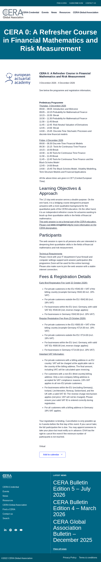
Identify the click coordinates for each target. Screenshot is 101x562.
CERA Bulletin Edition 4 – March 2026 (74, 508)
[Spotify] (10, 530)
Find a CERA (62, 3)
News (54, 12)
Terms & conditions (88, 557)
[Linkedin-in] (5, 530)
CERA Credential (30, 12)
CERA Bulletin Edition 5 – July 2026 (72, 488)
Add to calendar (51, 454)
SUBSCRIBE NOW (76, 3)
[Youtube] (21, 530)
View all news (60, 549)
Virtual (42, 446)
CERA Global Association (85, 12)
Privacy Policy (69, 557)
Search (6, 518)
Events (45, 12)
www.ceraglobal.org (61, 225)
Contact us (91, 3)
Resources (64, 12)
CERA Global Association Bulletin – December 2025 (72, 531)
